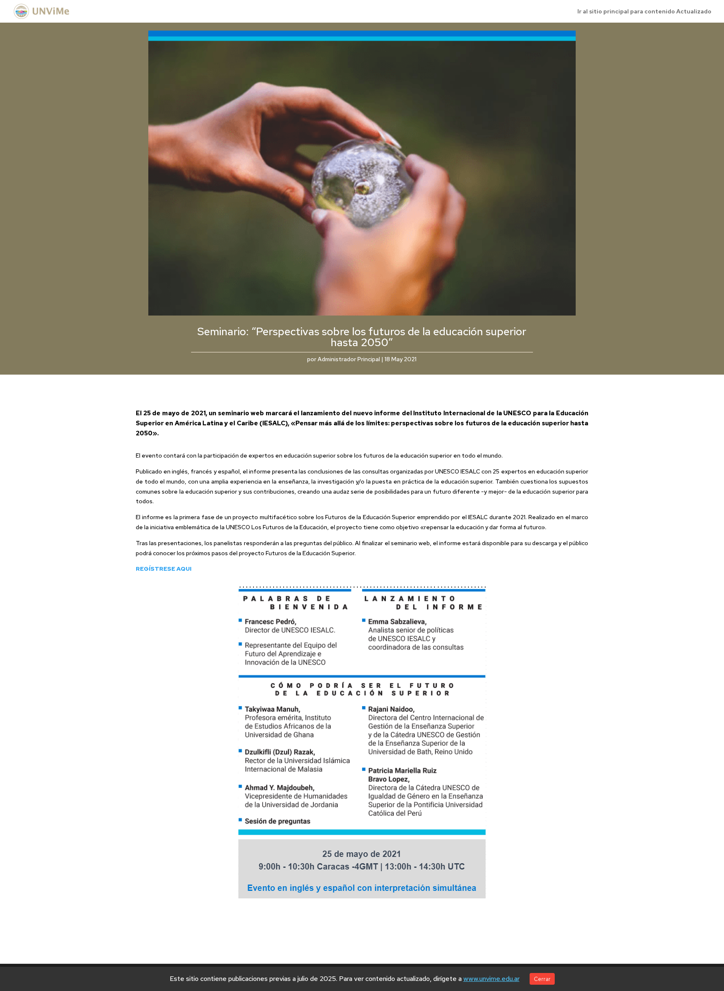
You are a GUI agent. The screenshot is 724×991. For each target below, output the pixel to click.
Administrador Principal (349, 359)
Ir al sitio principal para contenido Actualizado (644, 11)
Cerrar (542, 979)
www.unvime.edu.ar (491, 978)
